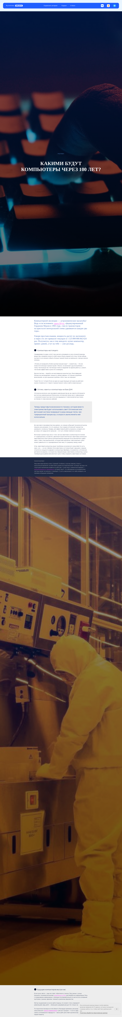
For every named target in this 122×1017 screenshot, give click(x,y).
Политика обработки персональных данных (93, 1013)
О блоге (72, 5)
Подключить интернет (51, 5)
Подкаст (64, 5)
